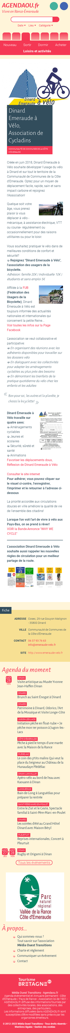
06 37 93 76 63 (37, 640)
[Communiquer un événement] (54, 6)
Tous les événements (34, 863)
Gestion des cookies (44, 1027)
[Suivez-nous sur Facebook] (64, 6)
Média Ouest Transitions (30, 1023)
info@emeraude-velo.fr (42, 644)
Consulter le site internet (23, 474)
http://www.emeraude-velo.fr (45, 652)
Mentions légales (23, 1027)
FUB (25, 288)
